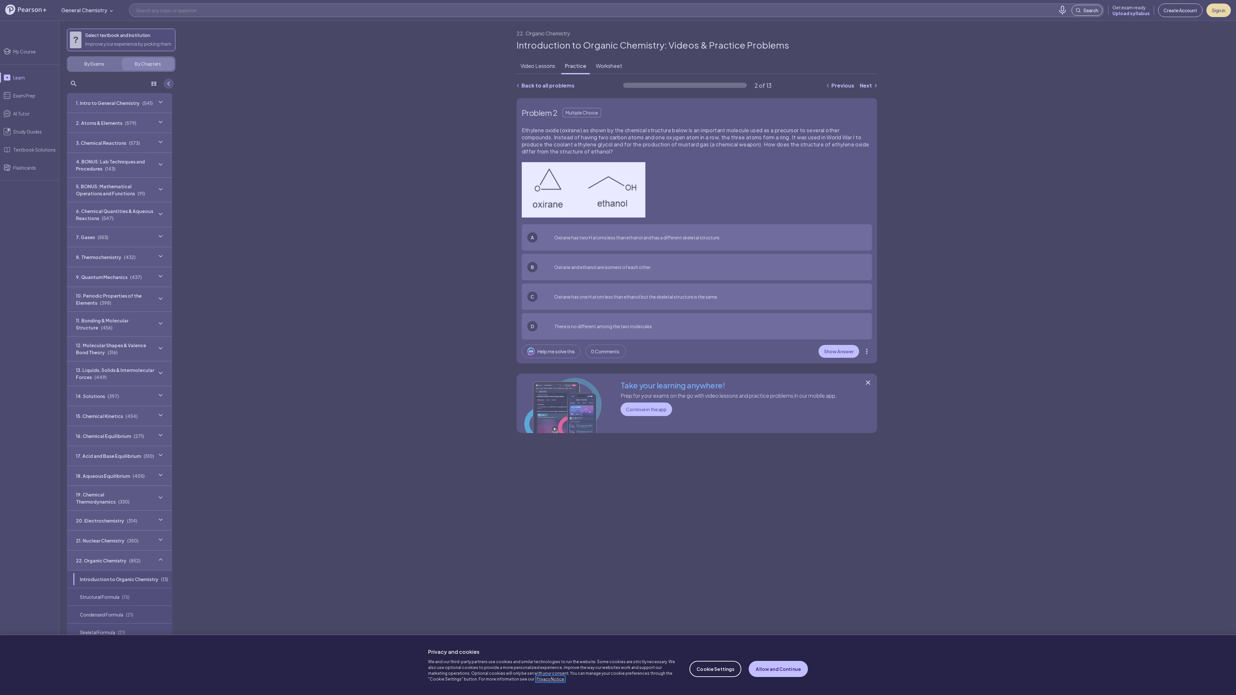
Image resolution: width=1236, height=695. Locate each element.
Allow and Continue (778, 669)
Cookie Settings (715, 669)
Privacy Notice (550, 679)
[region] (618, 665)
